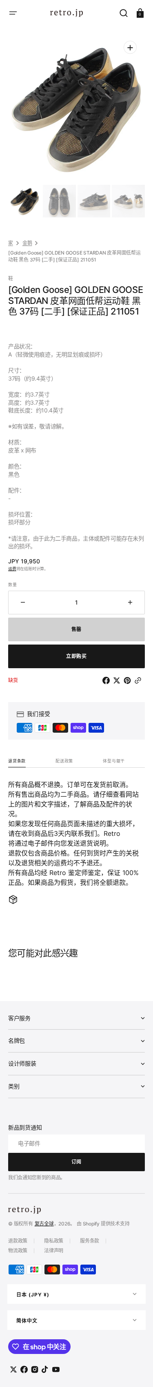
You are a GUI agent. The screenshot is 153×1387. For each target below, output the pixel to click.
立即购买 (76, 656)
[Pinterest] (129, 680)
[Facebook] (107, 680)
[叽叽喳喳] (118, 680)
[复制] (139, 680)
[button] (13, 13)
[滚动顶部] (135, 1369)
